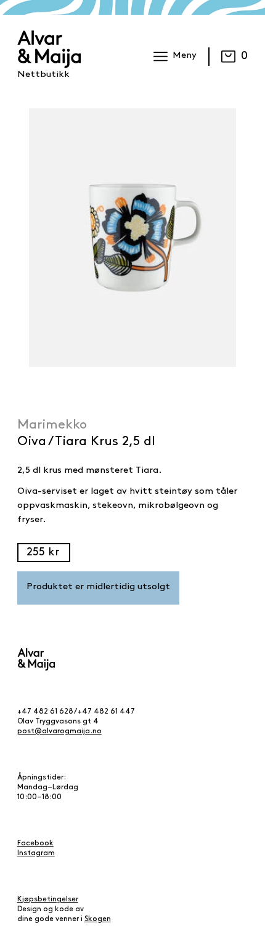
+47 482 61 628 (45, 711)
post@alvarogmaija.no (59, 731)
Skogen (97, 919)
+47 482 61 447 (106, 711)
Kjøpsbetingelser (47, 899)
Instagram (36, 853)
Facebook (35, 843)
